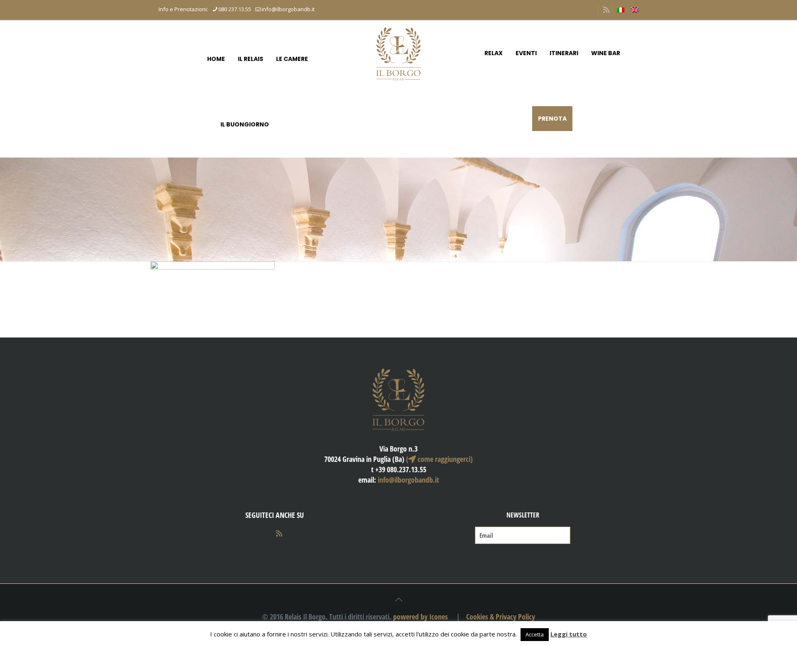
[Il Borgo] (398, 53)
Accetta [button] (535, 634)
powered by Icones (420, 617)
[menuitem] (620, 9)
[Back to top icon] (398, 599)
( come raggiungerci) (439, 459)
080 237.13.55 (234, 9)
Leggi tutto (568, 634)
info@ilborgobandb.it (288, 9)
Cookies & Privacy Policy (500, 617)
